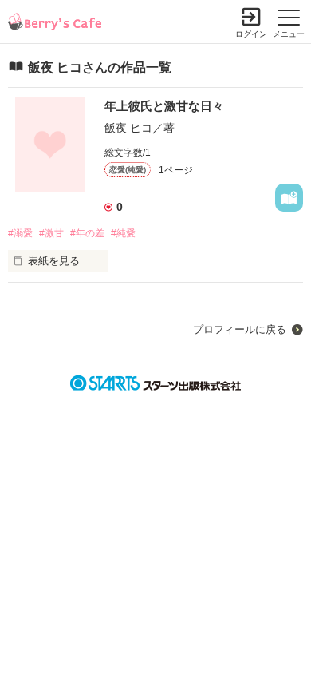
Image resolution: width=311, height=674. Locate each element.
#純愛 (123, 233)
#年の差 (87, 233)
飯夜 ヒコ (128, 127)
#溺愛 (20, 233)
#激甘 (51, 233)
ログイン (251, 34)
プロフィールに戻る (239, 329)
